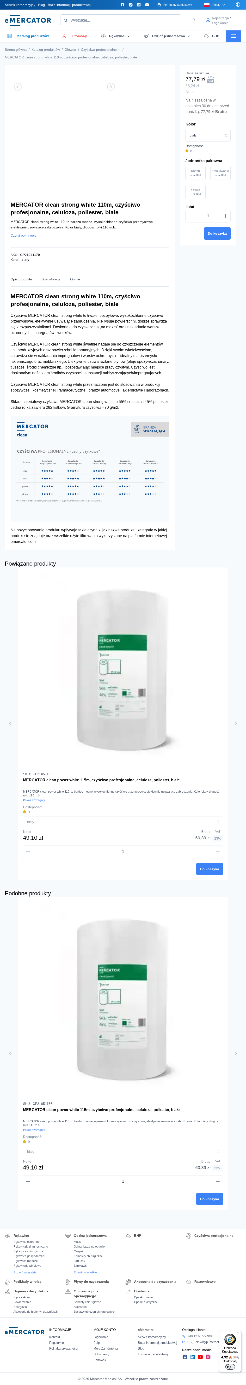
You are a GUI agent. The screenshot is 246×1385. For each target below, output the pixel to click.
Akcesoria (80, 1307)
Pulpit (97, 1343)
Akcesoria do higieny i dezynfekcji (35, 1311)
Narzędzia (20, 1307)
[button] (17, 86)
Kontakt (54, 1337)
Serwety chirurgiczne (87, 1302)
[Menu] (238, 1334)
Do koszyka (217, 233)
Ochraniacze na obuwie (89, 1246)
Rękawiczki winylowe (27, 1265)
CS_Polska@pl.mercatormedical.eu (212, 1342)
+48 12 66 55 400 (199, 1336)
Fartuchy (79, 1261)
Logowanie (100, 1337)
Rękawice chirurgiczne (28, 1251)
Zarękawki (80, 1265)
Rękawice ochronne (26, 1241)
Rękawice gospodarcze (28, 1256)
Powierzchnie (22, 1302)
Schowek (99, 1360)
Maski (77, 1241)
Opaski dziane (143, 1297)
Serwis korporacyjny (20, 5)
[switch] (230, 1367)
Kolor (190, 124)
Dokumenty (101, 1354)
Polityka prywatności (63, 1348)
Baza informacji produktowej (69, 5)
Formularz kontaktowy (153, 1354)
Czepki (78, 1251)
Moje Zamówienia (105, 1348)
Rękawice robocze (25, 1261)
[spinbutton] (208, 216)
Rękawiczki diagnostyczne (30, 1246)
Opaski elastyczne (146, 1302)
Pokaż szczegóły (34, 800)
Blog (41, 5)
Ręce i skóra (21, 1297)
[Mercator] (24, 1331)
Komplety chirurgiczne (88, 1256)
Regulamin (56, 1343)
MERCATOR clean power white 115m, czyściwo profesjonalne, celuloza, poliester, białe (101, 780)
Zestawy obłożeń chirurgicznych (95, 1311)
